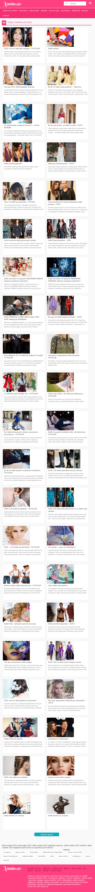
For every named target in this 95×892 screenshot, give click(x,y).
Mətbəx (44, 11)
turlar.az (66, 850)
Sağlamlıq (23, 11)
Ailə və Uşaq (54, 11)
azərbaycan (76, 856)
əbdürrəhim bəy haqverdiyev (53, 852)
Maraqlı (85, 11)
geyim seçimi (20, 852)
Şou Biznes (65, 11)
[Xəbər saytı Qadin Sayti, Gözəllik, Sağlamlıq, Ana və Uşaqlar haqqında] (12, 4)
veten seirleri (63, 856)
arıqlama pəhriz (27, 856)
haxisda (6, 860)
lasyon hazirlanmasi (10, 856)
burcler (87, 856)
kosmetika (41, 856)
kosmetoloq (34, 852)
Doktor (6, 16)
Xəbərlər (75, 11)
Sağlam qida (34, 11)
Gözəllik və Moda (10, 11)
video (52, 856)
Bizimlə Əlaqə (56, 870)
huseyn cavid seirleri (75, 852)
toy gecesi (7, 852)
